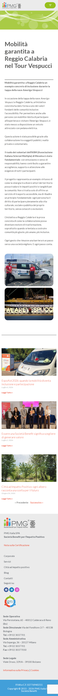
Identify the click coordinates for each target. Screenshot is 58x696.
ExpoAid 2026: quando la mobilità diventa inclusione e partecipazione (26, 382)
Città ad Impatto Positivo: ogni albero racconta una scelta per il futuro (24, 488)
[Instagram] (17, 589)
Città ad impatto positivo (17, 567)
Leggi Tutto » (7, 392)
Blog (6, 572)
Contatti (8, 578)
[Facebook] (6, 589)
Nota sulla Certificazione (16, 545)
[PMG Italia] (12, 5)
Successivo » (36, 502)
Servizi (7, 561)
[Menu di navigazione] (50, 5)
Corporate (9, 556)
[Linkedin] (11, 589)
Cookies (35, 670)
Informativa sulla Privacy (16, 670)
